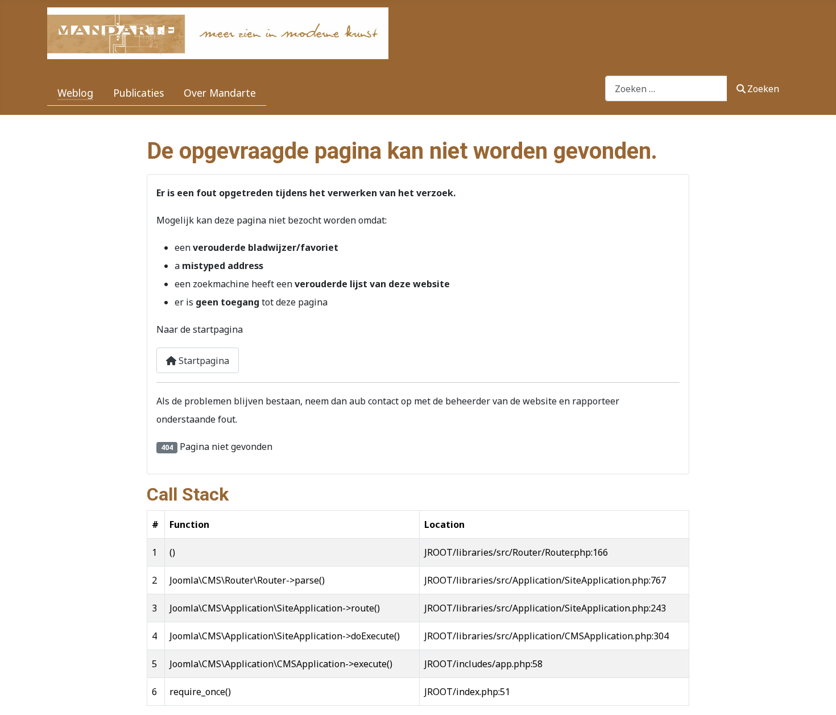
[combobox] (666, 88)
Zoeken (763, 88)
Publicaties (138, 93)
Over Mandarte (220, 93)
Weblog (75, 93)
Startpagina (202, 360)
